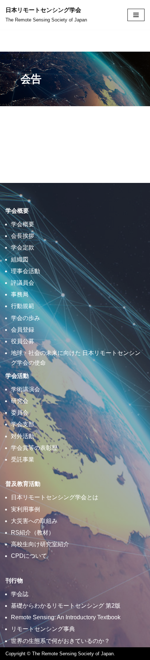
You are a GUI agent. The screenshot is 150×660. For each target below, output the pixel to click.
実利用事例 (25, 509)
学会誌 (19, 594)
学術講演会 (25, 389)
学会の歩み (25, 318)
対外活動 (22, 436)
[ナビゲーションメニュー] (136, 15)
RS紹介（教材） (32, 532)
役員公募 (22, 341)
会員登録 (22, 330)
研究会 (19, 401)
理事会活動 (25, 271)
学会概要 (22, 224)
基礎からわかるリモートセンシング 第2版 (66, 606)
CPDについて (29, 556)
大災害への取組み (34, 521)
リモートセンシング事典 (43, 629)
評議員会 (22, 283)
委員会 (19, 412)
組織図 (19, 259)
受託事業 (22, 459)
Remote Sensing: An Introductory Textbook (66, 617)
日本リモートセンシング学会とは (54, 497)
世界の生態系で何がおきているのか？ (60, 641)
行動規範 (22, 306)
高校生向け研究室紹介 (40, 544)
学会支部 (22, 424)
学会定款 (22, 247)
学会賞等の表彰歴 (34, 448)
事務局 (19, 294)
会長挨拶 (22, 236)
